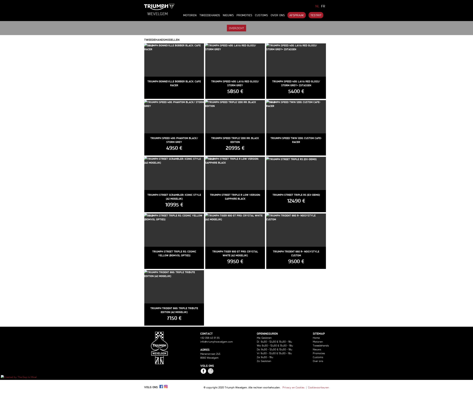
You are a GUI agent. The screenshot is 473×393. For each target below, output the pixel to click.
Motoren (190, 15)
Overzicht (236, 28)
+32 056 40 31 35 (210, 337)
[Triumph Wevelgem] (159, 7)
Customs (261, 15)
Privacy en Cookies (293, 387)
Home (316, 337)
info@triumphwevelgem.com (216, 341)
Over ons (278, 15)
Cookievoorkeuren (318, 387)
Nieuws (228, 15)
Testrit (315, 15)
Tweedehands (209, 15)
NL (317, 6)
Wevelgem (157, 13)
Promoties (244, 15)
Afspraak (296, 15)
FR (323, 6)
